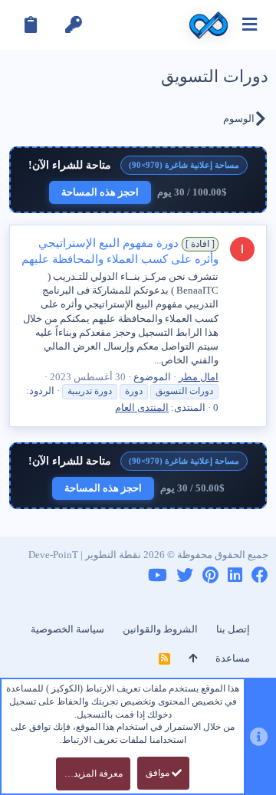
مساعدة (232, 658)
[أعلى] (192, 658)
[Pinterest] (210, 575)
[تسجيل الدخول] (73, 24)
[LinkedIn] (235, 575)
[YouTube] (157, 575)
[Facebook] (259, 575)
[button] (249, 24)
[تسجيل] (30, 24)
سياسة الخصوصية (67, 629)
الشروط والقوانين (160, 629)
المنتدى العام (142, 407)
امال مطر (199, 377)
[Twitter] (184, 575)
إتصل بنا (233, 629)
